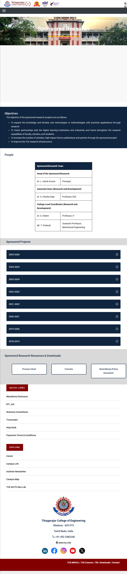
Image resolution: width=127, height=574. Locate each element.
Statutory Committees (17, 412)
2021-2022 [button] (14, 304)
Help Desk (11, 427)
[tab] (63, 254)
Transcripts (12, 420)
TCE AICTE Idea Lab (16, 487)
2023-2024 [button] (14, 279)
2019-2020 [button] (14, 329)
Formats (69, 369)
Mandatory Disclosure (17, 396)
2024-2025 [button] (14, 267)
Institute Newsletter (16, 471)
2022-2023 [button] (14, 291)
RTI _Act (10, 404)
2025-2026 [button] (14, 254)
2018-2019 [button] (14, 341)
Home (49, 34)
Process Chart (29, 369)
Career (9, 456)
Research (57, 34)
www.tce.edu (64, 542)
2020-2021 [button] (14, 316)
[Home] (31, 4)
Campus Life (12, 464)
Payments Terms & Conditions (21, 435)
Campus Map (12, 479)
